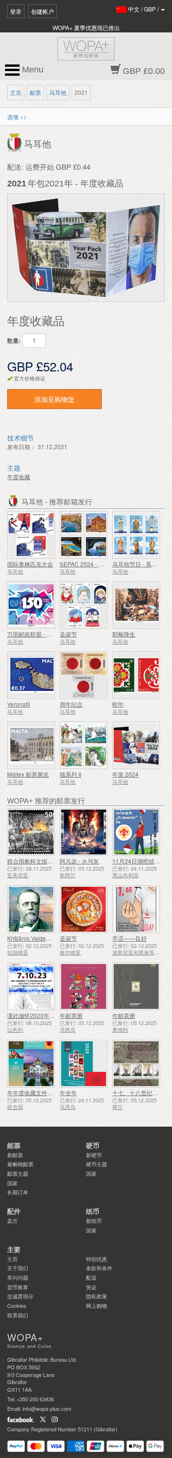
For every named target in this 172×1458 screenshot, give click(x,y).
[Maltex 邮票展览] (31, 745)
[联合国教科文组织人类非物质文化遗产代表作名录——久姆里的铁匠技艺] (31, 832)
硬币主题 (96, 1164)
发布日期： (21, 446)
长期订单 (17, 1192)
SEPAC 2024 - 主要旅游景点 (96, 564)
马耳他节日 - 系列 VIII (139, 564)
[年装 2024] (136, 745)
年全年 (68, 1092)
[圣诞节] (84, 605)
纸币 (92, 1211)
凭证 (91, 1287)
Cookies (16, 1305)
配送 (91, 1277)
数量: (14, 341)
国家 (12, 1183)
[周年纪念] (84, 675)
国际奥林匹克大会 (30, 564)
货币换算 (17, 1287)
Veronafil (18, 704)
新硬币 (94, 1155)
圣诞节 (68, 634)
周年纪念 (71, 704)
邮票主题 (17, 1173)
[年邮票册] (84, 986)
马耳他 (57, 92)
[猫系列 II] (84, 745)
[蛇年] (136, 675)
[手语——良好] (136, 909)
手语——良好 (129, 938)
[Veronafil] (31, 675)
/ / (144, 9)
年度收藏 (18, 476)
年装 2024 (125, 774)
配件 (14, 1211)
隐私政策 (96, 1296)
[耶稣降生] (136, 605)
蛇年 (118, 704)
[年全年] (84, 1064)
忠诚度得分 (20, 1296)
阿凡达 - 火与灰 (79, 861)
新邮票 (15, 1155)
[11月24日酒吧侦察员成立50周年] (136, 832)
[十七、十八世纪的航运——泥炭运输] (136, 1064)
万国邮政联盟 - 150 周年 (38, 634)
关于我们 (17, 1268)
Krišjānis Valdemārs (33, 938)
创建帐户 (42, 11)
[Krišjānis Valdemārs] (31, 909)
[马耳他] (15, 142)
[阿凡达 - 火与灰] (84, 832)
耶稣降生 (123, 634)
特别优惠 (96, 1259)
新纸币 (94, 1220)
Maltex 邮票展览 (28, 774)
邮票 (35, 92)
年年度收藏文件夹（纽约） (41, 1092)
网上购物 (96, 1305)
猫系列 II (70, 774)
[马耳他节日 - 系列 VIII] (136, 535)
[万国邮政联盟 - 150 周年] (31, 605)
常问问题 (17, 1277)
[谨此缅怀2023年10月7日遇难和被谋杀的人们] (31, 986)
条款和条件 (99, 1268)
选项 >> (17, 117)
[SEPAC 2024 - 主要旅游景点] (84, 535)
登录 (16, 11)
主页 (16, 92)
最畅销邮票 (20, 1164)
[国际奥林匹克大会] (31, 535)
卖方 (12, 1220)
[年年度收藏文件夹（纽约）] (31, 1064)
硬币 (92, 1146)
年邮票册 (71, 1015)
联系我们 (17, 1315)
